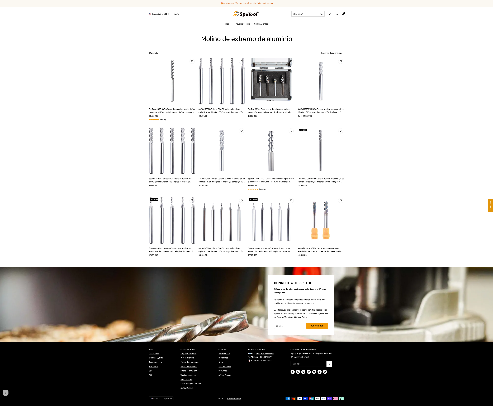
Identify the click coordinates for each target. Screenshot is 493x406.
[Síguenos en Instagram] (303, 372)
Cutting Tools (154, 353)
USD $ (155, 398)
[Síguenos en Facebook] (293, 372)
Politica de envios (187, 357)
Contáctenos (223, 357)
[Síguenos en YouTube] (314, 372)
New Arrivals (153, 366)
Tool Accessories (155, 362)
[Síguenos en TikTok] (319, 372)
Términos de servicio (188, 375)
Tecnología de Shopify (234, 398)
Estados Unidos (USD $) (160, 13)
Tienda (226, 23)
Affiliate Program (225, 375)
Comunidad (223, 370)
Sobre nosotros (224, 353)
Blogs (221, 362)
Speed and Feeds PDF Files (191, 383)
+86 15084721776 (265, 357)
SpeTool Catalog (187, 388)
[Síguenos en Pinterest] (309, 372)
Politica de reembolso (189, 366)
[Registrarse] (329, 364)
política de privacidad (189, 370)
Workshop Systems (156, 357)
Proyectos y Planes (242, 23)
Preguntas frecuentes (188, 353)
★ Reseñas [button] (490, 205)
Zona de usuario (225, 366)
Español (176, 13)
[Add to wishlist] (192, 61)
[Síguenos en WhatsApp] (325, 372)
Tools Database (186, 379)
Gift (150, 375)
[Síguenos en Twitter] (298, 372)
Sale (150, 370)
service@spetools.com (265, 353)
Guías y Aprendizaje (261, 23)
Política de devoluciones (190, 362)
